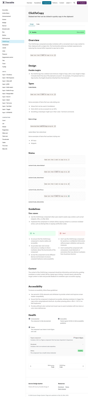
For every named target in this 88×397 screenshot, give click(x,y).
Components (46, 3)
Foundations (37, 3)
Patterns (55, 3)
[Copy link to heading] (27, 39)
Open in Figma (79, 338)
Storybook (61, 387)
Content (62, 3)
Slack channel (62, 389)
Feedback (83, 3)
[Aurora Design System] (8, 3)
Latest (68, 3)
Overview (29, 3)
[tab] (32, 24)
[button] (57, 32)
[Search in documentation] (74, 2)
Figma (67, 387)
